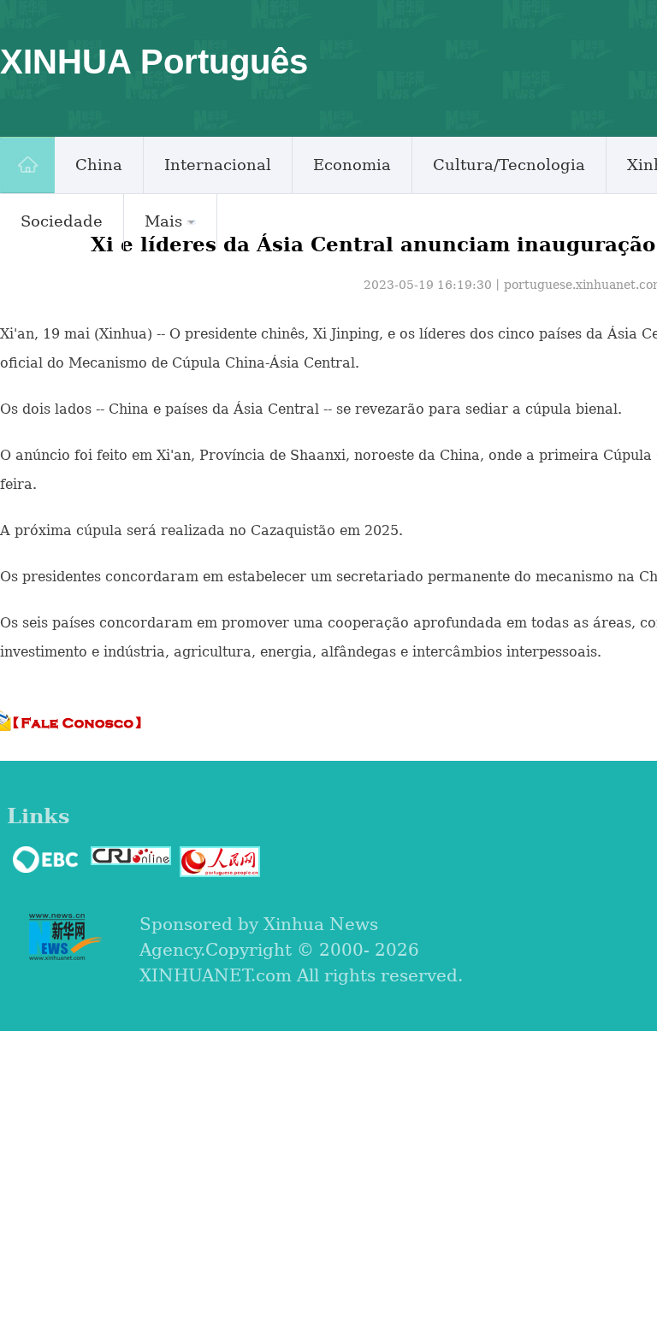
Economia (352, 165)
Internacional (217, 165)
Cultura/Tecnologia (509, 165)
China (98, 165)
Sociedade (62, 221)
